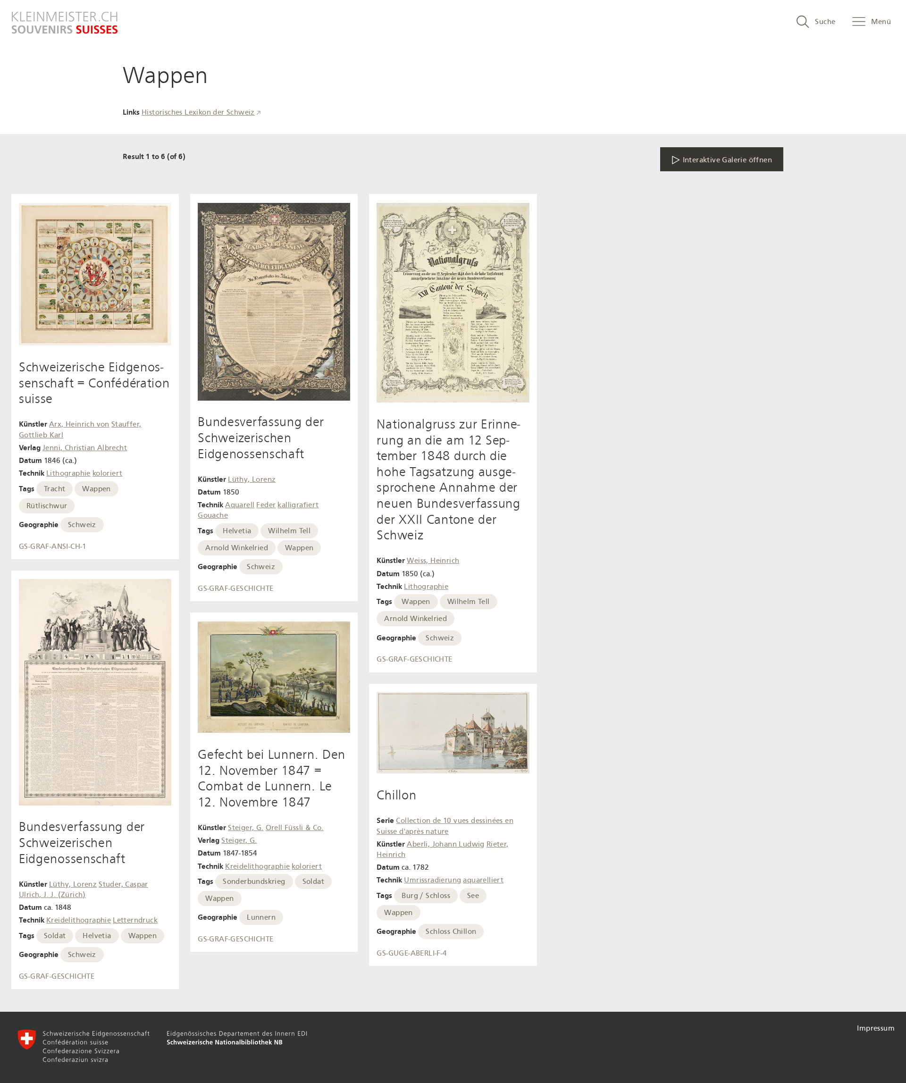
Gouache (213, 515)
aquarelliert (483, 880)
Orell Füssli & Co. (295, 827)
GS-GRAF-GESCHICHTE (56, 976)
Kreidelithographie (78, 920)
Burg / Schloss (426, 895)
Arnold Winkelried (236, 548)
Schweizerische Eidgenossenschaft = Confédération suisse (94, 383)
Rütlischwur (46, 506)
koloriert (107, 473)
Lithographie (68, 473)
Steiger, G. (245, 827)
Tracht (54, 489)
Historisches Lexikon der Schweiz (198, 112)
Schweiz (82, 525)
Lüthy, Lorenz (73, 884)
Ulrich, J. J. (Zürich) (52, 894)
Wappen (96, 489)
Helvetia (97, 936)
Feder (266, 505)
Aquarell (239, 505)
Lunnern (261, 917)
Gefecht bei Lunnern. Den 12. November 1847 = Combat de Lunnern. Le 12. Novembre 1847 (271, 778)
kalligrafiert (298, 505)
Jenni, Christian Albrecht (84, 448)
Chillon (396, 795)
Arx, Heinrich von (79, 424)
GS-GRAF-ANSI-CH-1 (53, 546)
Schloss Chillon (451, 931)
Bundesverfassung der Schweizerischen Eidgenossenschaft (82, 842)
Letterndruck (135, 920)
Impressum (876, 1028)
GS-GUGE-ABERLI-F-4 (412, 953)
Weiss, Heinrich (433, 560)
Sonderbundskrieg (254, 881)
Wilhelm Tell (289, 531)
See (473, 895)
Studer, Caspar (123, 884)
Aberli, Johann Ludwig (445, 844)
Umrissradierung (432, 880)
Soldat (55, 936)
